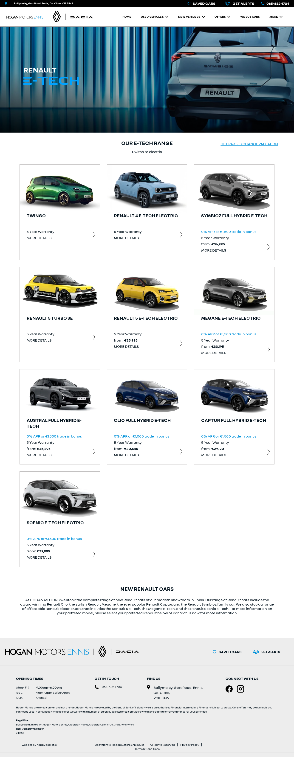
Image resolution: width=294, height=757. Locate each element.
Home (126, 16)
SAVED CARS (230, 652)
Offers (220, 16)
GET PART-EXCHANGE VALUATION (249, 144)
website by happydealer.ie (39, 744)
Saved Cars (204, 3)
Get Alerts (243, 3)
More (273, 16)
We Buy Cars (250, 16)
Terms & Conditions (147, 749)
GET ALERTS (270, 652)
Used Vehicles (152, 16)
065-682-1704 (277, 3)
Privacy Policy (189, 744)
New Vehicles (189, 16)
